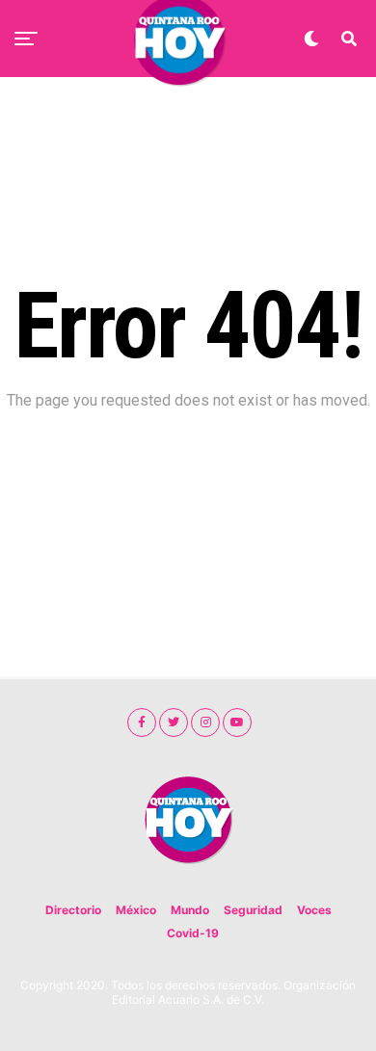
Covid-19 (193, 933)
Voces (314, 910)
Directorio (73, 910)
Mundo (190, 910)
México (136, 910)
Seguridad (253, 910)
